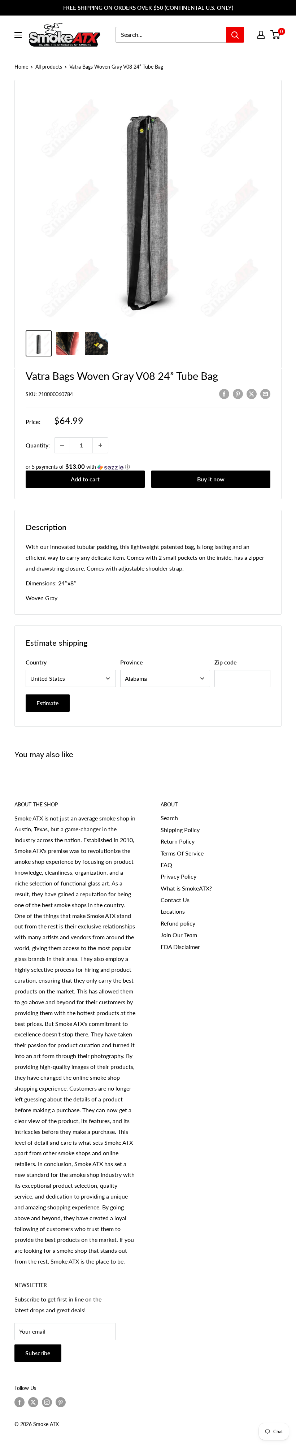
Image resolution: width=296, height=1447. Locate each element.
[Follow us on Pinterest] (61, 1402)
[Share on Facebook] (224, 393)
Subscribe (38, 1352)
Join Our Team (179, 934)
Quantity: (38, 445)
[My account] (261, 35)
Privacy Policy (178, 876)
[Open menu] (18, 35)
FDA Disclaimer (180, 946)
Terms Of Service (182, 853)
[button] (148, 467)
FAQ (166, 864)
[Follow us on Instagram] (47, 1402)
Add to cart (85, 479)
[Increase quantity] (100, 445)
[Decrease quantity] (62, 445)
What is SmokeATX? (186, 888)
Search (169, 817)
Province (131, 662)
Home (21, 67)
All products (48, 67)
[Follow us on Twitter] (33, 1402)
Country (36, 662)
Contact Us (175, 899)
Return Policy (178, 841)
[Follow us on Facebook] (19, 1402)
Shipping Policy (180, 829)
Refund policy (178, 923)
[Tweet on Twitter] (252, 393)
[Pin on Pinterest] (238, 393)
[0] (275, 34)
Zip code (225, 662)
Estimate (47, 702)
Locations (173, 911)
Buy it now (211, 479)
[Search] (235, 35)
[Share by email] (265, 393)
